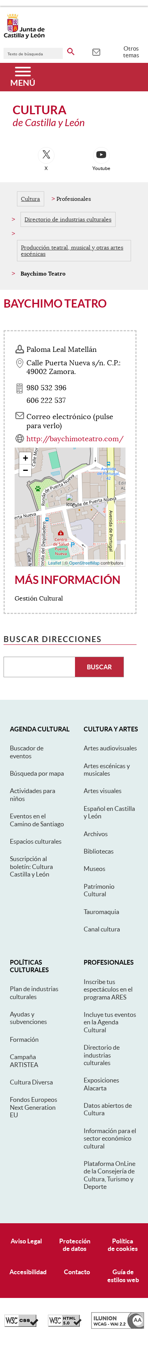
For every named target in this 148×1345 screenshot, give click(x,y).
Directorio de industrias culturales (67, 219)
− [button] (25, 470)
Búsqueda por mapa (37, 773)
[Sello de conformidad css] (21, 1325)
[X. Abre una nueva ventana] (46, 155)
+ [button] (25, 458)
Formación (24, 1039)
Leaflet (54, 562)
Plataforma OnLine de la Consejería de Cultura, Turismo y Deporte (109, 1175)
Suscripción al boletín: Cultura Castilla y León (31, 866)
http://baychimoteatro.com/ (75, 438)
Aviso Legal (26, 1241)
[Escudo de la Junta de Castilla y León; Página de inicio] (24, 37)
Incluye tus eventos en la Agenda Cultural (110, 1022)
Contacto (77, 1271)
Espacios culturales (36, 841)
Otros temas (131, 52)
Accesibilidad (28, 1271)
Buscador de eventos (26, 751)
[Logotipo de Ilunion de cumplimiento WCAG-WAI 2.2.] (117, 1327)
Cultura (30, 198)
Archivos (96, 833)
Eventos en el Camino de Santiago (37, 819)
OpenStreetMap (84, 562)
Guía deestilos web (123, 1275)
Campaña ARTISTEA (24, 1060)
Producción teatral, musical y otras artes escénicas (72, 250)
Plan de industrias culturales (34, 992)
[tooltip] (96, 51)
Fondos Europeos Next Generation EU (33, 1107)
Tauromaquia (101, 911)
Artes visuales (103, 790)
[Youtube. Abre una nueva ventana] (101, 155)
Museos (94, 868)
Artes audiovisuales (110, 748)
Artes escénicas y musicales (107, 769)
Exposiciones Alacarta (101, 1084)
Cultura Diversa (31, 1082)
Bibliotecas (99, 851)
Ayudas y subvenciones (28, 1018)
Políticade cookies (123, 1244)
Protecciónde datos (74, 1244)
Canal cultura (102, 929)
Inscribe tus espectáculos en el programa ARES (108, 989)
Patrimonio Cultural (99, 890)
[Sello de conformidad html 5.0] (65, 1325)
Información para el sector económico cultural (110, 1138)
